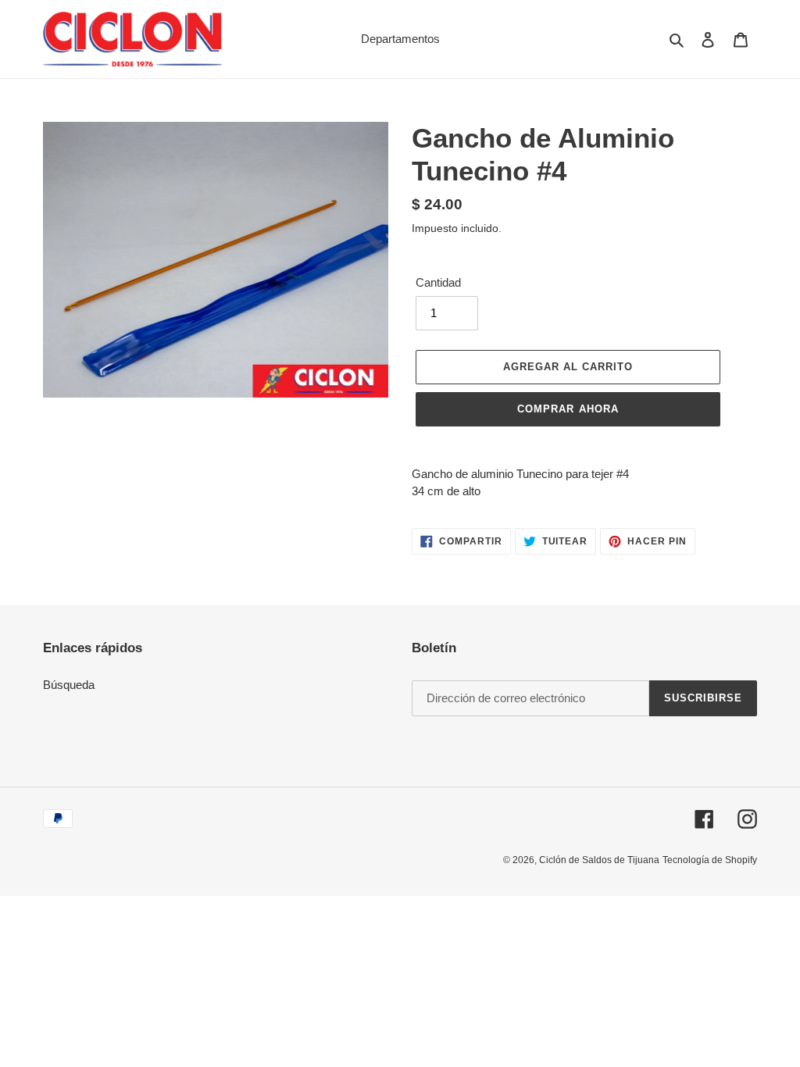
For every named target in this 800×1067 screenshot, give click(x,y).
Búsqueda (69, 684)
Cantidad (438, 282)
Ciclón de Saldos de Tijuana (599, 860)
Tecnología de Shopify (709, 860)
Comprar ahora (568, 409)
